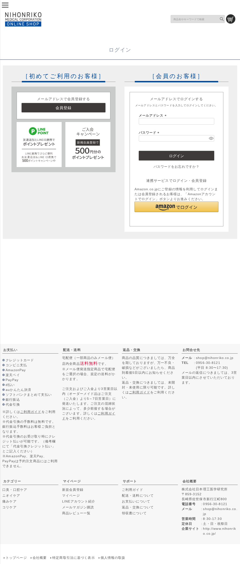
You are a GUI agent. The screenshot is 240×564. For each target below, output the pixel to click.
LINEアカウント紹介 (78, 501)
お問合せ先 (191, 350)
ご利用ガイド (30, 412)
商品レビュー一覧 (76, 513)
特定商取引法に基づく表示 (73, 558)
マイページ (72, 481)
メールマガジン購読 (78, 507)
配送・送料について (138, 495)
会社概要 (190, 481)
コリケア (9, 507)
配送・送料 (72, 350)
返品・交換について (138, 507)
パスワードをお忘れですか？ (177, 166)
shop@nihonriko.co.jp (214, 358)
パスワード (150, 132)
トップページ (16, 558)
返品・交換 (132, 350)
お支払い (10, 350)
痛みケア (9, 501)
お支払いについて (136, 501)
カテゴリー (12, 481)
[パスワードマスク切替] (211, 138)
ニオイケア (11, 495)
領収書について (134, 513)
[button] (176, 207)
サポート (130, 481)
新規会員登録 (72, 490)
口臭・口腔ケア (14, 490)
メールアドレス (153, 115)
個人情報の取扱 (113, 558)
